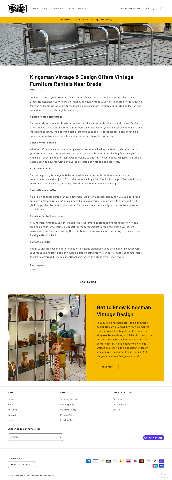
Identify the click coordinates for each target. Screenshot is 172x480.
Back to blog (88, 281)
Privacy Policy (67, 415)
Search (116, 409)
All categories (120, 404)
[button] (46, 8)
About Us (12, 409)
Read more (107, 366)
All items (117, 399)
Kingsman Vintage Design (26, 475)
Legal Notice (66, 420)
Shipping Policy (68, 409)
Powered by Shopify (45, 475)
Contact (12, 415)
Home (11, 399)
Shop (10, 404)
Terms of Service (69, 399)
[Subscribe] (59, 437)
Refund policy (67, 404)
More (10, 420)
